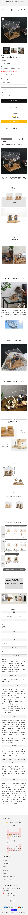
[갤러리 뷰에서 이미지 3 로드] (21, 50)
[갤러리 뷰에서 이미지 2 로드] (14, 50)
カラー (2, 86)
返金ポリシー (6, 866)
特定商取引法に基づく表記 (9, 876)
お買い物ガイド (14, 108)
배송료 (12, 68)
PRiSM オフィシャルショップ (11, 912)
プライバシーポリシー (8, 879)
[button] (2, 10)
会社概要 (5, 860)
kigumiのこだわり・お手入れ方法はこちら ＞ (14, 583)
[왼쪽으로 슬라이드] (10, 45)
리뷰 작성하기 (14, 121)
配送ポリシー (6, 870)
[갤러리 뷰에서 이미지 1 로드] (7, 50)
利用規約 (5, 873)
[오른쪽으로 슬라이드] (17, 45)
